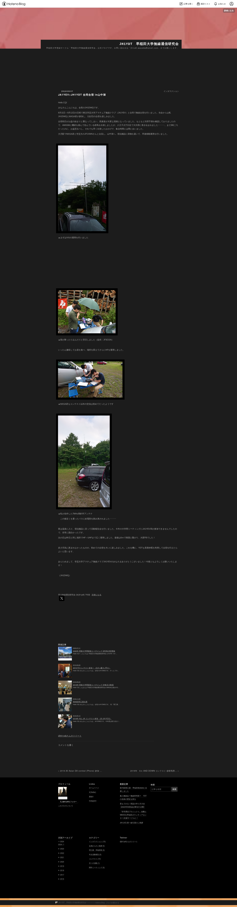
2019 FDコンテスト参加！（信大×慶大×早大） (92, 668)
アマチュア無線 (102, 112)
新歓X (91, 796)
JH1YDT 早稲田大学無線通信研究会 (149, 44)
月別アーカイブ (65, 837)
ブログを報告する (112, 902)
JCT (125, 125)
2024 (62, 841)
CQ (64, 102)
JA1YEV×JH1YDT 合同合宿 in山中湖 (82, 94)
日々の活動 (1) (94, 863)
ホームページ (94, 787)
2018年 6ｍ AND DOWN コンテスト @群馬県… (154, 770)
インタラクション (171, 91)
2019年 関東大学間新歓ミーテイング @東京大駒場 (93, 685)
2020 (62, 861)
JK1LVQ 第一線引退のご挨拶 (131, 822)
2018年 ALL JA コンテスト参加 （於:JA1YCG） (92, 718)
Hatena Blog (100, 902)
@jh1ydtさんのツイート (70, 735)
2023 (62, 848)
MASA (72, 116)
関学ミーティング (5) (97, 867)
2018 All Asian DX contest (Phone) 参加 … (80, 770)
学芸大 (79, 134)
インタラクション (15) (97, 841)
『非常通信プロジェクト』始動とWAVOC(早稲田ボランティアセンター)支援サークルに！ (133, 814)
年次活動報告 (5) (95, 854)
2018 (62, 870)
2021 (62, 857)
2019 (62, 866)
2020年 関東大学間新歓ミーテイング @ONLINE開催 (94, 651)
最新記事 (124, 784)
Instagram (92, 800)
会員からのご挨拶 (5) (97, 846)
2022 (62, 853)
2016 (62, 879)
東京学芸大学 (89, 112)
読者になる (229, 10)
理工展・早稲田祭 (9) (97, 850)
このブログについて (65, 805)
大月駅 (61, 134)
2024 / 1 (61, 844)
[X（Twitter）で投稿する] (61, 598)
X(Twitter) (92, 792)
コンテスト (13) (95, 858)
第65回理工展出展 (80, 701)
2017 (62, 874)
